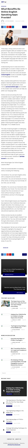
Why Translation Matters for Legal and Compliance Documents (18, 350)
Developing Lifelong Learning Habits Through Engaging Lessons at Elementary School (18, 362)
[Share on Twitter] (5, 27)
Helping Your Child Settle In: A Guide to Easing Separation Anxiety (18, 316)
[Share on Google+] (7, 27)
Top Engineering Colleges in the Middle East (18, 326)
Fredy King (15, 308)
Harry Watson (16, 342)
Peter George (10, 21)
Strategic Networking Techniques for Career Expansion (16, 429)
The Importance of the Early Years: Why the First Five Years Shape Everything (18, 303)
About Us (18, 439)
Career (8, 432)
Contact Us (10, 439)
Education (3, 6)
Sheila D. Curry (16, 319)
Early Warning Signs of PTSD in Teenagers (17, 339)
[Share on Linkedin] (13, 27)
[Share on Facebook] (2, 27)
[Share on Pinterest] (10, 27)
